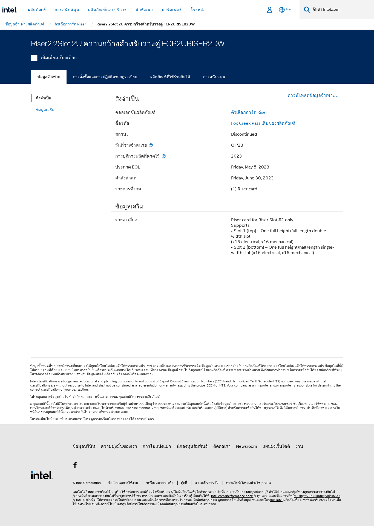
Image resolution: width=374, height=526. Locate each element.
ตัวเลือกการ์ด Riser (249, 112)
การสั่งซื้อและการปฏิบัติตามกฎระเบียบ (105, 76)
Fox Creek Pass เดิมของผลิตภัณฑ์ (263, 123)
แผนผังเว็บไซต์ (276, 446)
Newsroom (246, 446)
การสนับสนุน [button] (67, 9)
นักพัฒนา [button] (144, 9)
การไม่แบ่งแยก (157, 446)
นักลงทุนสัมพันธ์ (192, 446)
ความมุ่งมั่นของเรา (119, 446)
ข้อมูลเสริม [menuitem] (45, 109)
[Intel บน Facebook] (75, 466)
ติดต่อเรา (222, 446)
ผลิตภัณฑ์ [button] (37, 9)
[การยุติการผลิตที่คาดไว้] (164, 156)
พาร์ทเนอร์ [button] (172, 9)
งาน (299, 446)
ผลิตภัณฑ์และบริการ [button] (107, 9)
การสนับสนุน (214, 76)
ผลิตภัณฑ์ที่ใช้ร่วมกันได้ (170, 76)
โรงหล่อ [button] (198, 9)
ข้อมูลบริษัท (84, 446)
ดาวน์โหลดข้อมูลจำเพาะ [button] (311, 95)
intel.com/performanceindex (232, 496)
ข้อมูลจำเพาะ (49, 76)
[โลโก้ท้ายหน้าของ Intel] (42, 475)
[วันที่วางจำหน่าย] (151, 145)
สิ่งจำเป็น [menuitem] (43, 98)
